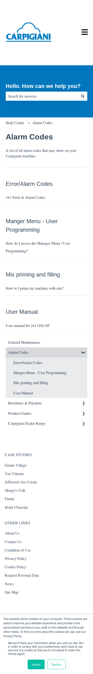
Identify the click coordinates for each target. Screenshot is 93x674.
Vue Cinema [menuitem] (14, 473)
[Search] (82, 96)
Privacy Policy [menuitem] (16, 558)
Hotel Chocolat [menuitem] (16, 507)
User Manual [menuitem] (23, 392)
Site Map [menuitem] (11, 592)
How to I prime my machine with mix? (35, 288)
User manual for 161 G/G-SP (28, 325)
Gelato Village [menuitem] (16, 465)
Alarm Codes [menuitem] (18, 352)
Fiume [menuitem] (9, 498)
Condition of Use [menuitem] (18, 549)
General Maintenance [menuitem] (24, 342)
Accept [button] (36, 664)
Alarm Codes (42, 122)
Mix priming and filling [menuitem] (30, 382)
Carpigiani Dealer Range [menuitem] (27, 423)
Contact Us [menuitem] (13, 541)
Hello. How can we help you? (43, 86)
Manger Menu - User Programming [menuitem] (40, 372)
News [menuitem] (9, 583)
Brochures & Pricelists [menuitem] (25, 402)
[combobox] (42, 96)
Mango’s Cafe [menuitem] (15, 490)
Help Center (15, 122)
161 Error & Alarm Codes (25, 197)
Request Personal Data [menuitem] (22, 575)
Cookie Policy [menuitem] (15, 566)
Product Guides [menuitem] (19, 413)
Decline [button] (57, 664)
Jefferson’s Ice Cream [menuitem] (21, 481)
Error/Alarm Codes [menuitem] (27, 362)
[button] (83, 353)
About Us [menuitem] (12, 533)
